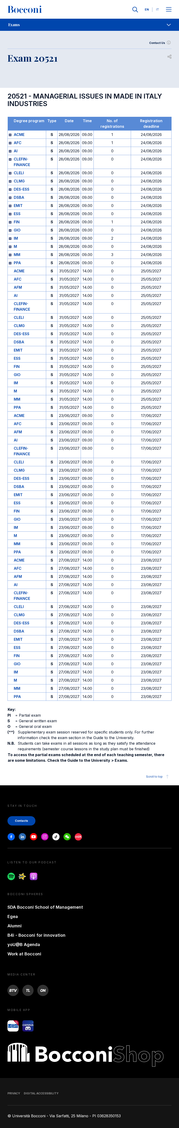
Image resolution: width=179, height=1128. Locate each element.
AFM (18, 287)
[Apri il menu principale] (169, 9)
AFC (17, 142)
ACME (19, 134)
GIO (17, 230)
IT (157, 9)
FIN (17, 222)
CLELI (19, 173)
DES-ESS (21, 189)
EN (147, 9)
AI (15, 151)
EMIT (18, 205)
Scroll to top (154, 776)
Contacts (21, 820)
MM (17, 254)
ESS (17, 213)
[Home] (24, 10)
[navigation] (89, 25)
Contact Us (157, 43)
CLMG (19, 181)
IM (16, 238)
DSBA (19, 197)
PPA (17, 262)
